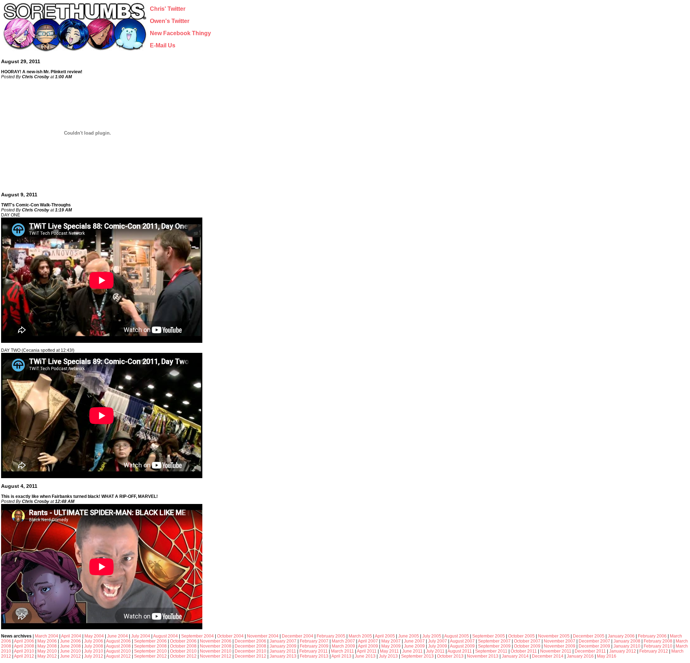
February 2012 (653, 651)
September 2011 (491, 651)
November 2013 (482, 656)
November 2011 (555, 651)
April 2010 (24, 651)
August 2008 (118, 646)
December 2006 (250, 641)
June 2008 (70, 646)
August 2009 (462, 646)
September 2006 (150, 641)
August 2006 (118, 641)
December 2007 (594, 641)
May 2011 (389, 651)
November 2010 (215, 651)
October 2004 (230, 636)
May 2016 (606, 656)
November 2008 (215, 646)
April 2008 (24, 646)
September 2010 (150, 651)
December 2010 (250, 651)
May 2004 (94, 636)
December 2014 (548, 656)
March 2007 (343, 641)
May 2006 (47, 641)
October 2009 (527, 646)
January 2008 (626, 641)
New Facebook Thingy (180, 33)
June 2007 (414, 641)
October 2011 (524, 651)
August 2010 (118, 651)
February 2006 (652, 636)
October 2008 (183, 646)
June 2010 (70, 651)
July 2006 (93, 641)
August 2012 (118, 656)
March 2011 (342, 651)
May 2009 (391, 646)
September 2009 (494, 646)
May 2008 (47, 646)
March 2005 (360, 636)
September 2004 (197, 636)
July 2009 (437, 646)
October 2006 (183, 641)
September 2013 (417, 656)
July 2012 (93, 656)
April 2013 (341, 656)
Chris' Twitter (167, 9)
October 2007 (527, 641)
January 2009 (283, 646)
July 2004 (140, 636)
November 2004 (263, 636)
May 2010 (47, 651)
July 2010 (93, 651)
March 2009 (343, 646)
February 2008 (658, 641)
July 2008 (93, 646)
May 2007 (391, 641)
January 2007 (283, 641)
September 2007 (494, 641)
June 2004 (117, 636)
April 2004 (71, 636)
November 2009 (559, 646)
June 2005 (408, 636)
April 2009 (368, 646)
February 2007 (314, 641)
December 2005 (588, 636)
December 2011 (590, 651)
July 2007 (437, 641)
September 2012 (150, 656)
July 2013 (388, 656)
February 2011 (313, 651)
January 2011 (283, 651)
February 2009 (314, 646)
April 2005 (385, 636)
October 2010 (183, 651)
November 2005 (554, 636)
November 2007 (559, 641)
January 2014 (515, 656)
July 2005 (431, 636)
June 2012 (70, 656)
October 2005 (521, 636)
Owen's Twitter (169, 21)
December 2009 (594, 646)
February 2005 (331, 636)
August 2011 (459, 651)
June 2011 (412, 651)
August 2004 (165, 636)
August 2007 (462, 641)
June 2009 (414, 646)
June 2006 (70, 641)
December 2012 (250, 656)
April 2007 (368, 641)
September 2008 (150, 646)
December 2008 (250, 646)
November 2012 (215, 656)
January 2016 (580, 656)
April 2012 (24, 656)
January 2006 (621, 636)
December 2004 (297, 636)
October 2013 (450, 656)
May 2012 (47, 656)
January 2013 (283, 656)
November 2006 (215, 641)
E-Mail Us (162, 45)
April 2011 (367, 651)
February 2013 (314, 656)
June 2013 (365, 656)
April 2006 (24, 641)
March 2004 (46, 636)
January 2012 (622, 651)
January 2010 (626, 646)
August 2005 (456, 636)
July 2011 (435, 651)
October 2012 (183, 656)
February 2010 (658, 646)
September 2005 (488, 636)
